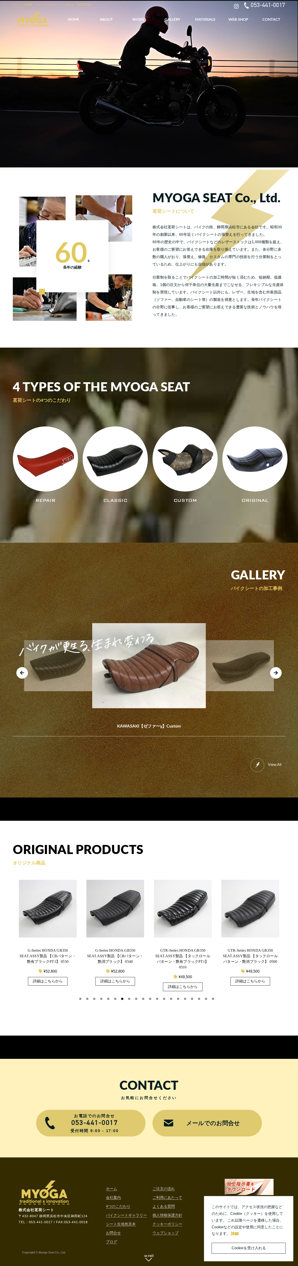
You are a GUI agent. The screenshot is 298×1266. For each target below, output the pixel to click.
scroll (149, 1256)
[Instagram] (236, 5)
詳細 (235, 1234)
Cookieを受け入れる (249, 1248)
